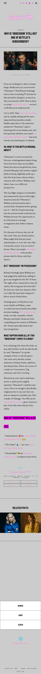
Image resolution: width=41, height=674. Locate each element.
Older (20, 625)
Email (30, 485)
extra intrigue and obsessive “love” (20, 437)
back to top (20, 671)
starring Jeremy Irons (13, 402)
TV (33, 476)
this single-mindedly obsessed (20, 250)
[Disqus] (20, 577)
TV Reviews (25, 477)
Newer (20, 606)
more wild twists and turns (19, 446)
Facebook (12, 482)
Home (20, 615)
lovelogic (33, 668)
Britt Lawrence (20, 472)
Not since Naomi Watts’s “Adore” (20, 135)
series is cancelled (28, 113)
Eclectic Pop (21, 17)
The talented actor (27, 312)
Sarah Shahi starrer (20, 104)
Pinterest (12, 485)
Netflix (20, 476)
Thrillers (28, 476)
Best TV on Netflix (10, 476)
